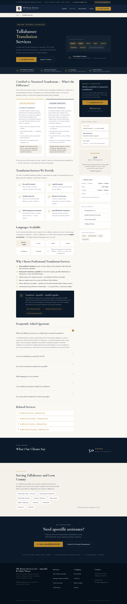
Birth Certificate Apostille (33, 309)
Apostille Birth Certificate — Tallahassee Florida (32, 413)
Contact (91, 9)
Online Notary (56, 587)
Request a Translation (46, 59)
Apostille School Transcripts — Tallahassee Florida (33, 424)
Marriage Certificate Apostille (53, 309)
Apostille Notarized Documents (93, 215)
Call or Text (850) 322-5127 (49, 544)
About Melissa (82, 9)
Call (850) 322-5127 (27, 59)
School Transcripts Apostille (34, 313)
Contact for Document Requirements (78, 544)
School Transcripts (58, 583)
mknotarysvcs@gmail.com (80, 2)
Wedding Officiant (89, 224)
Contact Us (77, 578)
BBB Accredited (78, 583)
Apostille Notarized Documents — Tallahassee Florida (34, 429)
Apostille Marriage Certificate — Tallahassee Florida (34, 418)
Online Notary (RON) (90, 219)
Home (17, 15)
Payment (76, 587)
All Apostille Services (90, 210)
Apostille (64, 9)
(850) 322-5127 (104, 9)
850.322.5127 (98, 580)
